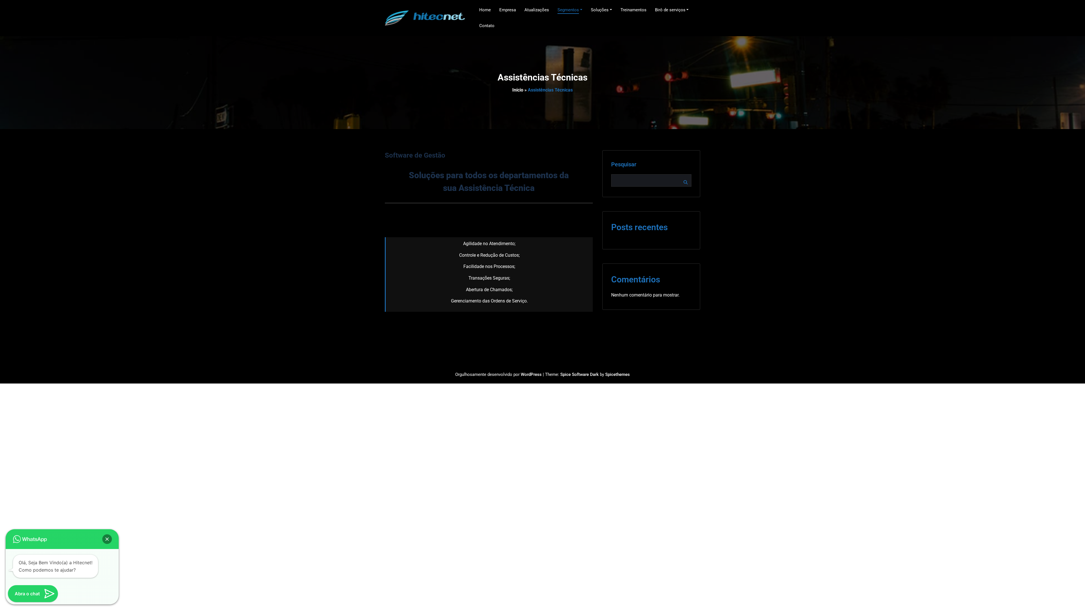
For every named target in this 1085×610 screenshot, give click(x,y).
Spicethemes (617, 374)
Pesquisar (623, 164)
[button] (107, 539)
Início (517, 90)
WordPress (531, 374)
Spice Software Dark (579, 374)
